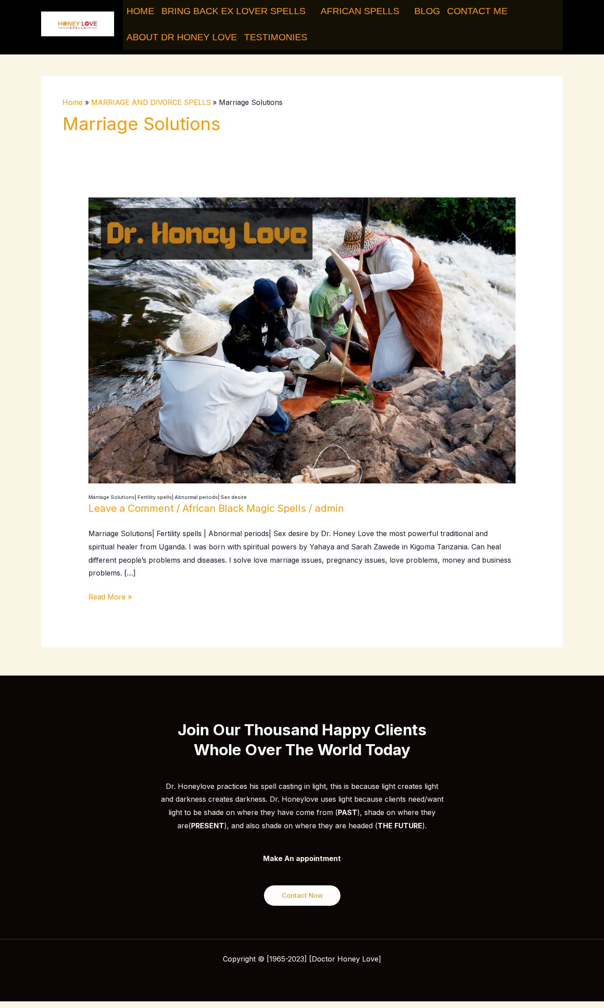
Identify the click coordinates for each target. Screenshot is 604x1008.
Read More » (110, 596)
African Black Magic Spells (244, 508)
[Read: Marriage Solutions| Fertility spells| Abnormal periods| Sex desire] (302, 339)
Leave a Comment (131, 508)
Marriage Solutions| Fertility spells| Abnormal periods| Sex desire (167, 497)
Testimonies (275, 37)
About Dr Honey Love (181, 37)
